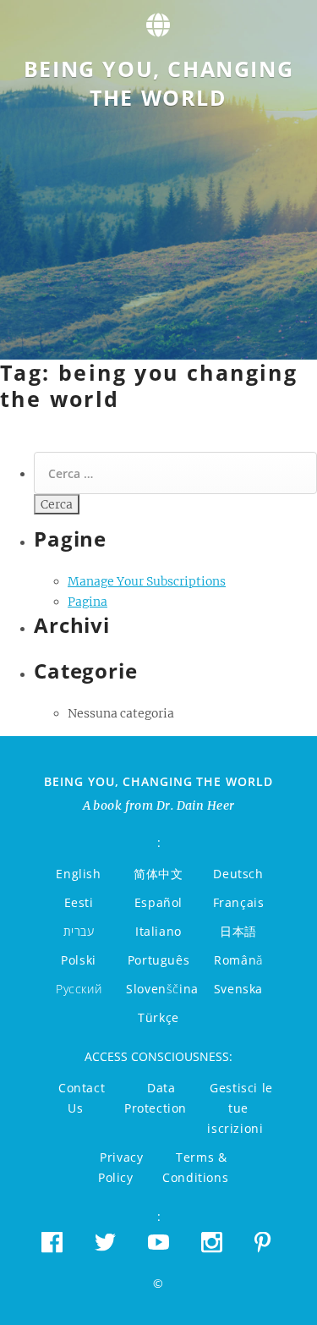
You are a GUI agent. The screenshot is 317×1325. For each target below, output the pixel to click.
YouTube (158, 1241)
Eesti (79, 902)
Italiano (158, 931)
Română (238, 960)
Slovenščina (162, 989)
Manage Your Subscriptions (147, 581)
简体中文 (158, 874)
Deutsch (238, 874)
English (78, 874)
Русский (78, 989)
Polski (78, 960)
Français (239, 902)
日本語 (238, 931)
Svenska (238, 989)
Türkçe (158, 1017)
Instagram (211, 1241)
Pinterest (265, 1241)
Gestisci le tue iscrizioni (239, 1108)
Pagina (87, 601)
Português (158, 960)
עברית (79, 931)
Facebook (52, 1241)
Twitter (105, 1241)
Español (158, 902)
